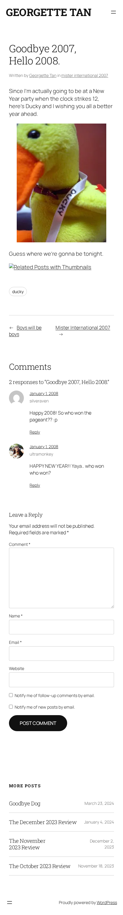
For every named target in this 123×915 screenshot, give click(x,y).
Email (15, 642)
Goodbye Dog (24, 803)
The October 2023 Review (39, 866)
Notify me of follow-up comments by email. (55, 695)
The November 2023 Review (27, 844)
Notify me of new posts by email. (45, 707)
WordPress (107, 902)
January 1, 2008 (44, 393)
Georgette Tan (48, 12)
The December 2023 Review (42, 822)
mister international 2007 (84, 75)
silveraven (39, 401)
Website (16, 668)
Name (16, 616)
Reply (35, 432)
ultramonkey (41, 454)
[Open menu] (113, 12)
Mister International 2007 (83, 327)
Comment (19, 544)
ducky (18, 291)
